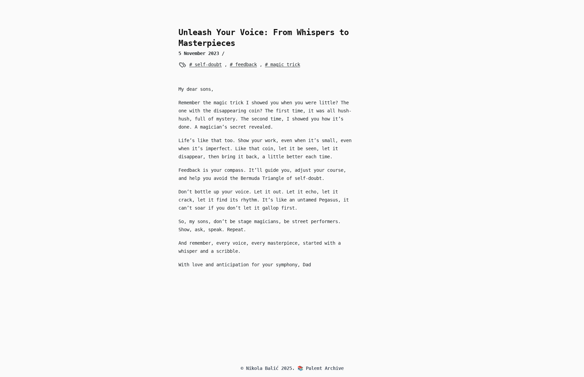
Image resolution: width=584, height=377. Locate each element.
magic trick (284, 64)
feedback (245, 64)
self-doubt (207, 64)
